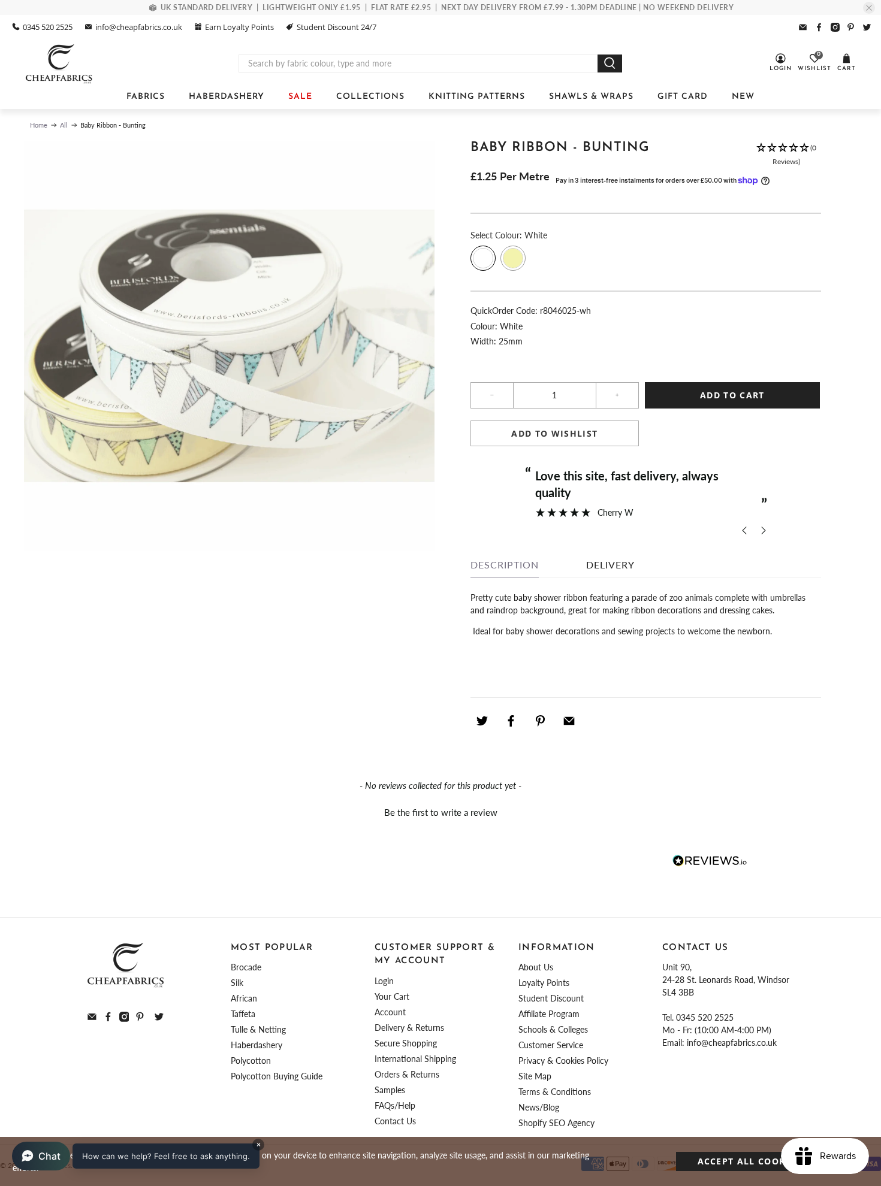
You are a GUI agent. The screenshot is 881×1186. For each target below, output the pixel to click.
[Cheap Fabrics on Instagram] (835, 27)
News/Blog (538, 1107)
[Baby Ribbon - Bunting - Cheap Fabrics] (229, 346)
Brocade (246, 967)
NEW (743, 96)
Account (390, 1012)
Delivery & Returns (409, 1027)
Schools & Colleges (553, 1029)
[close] (869, 8)
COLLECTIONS (370, 96)
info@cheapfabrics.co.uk (138, 27)
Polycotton (251, 1060)
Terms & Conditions (554, 1092)
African (244, 998)
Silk (237, 983)
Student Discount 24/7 (336, 27)
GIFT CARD (682, 96)
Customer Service (550, 1045)
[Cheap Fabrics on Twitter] (867, 27)
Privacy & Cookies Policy (563, 1060)
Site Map (534, 1076)
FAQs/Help (395, 1105)
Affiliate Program (549, 1014)
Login (384, 981)
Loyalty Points (543, 983)
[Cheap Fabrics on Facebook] (819, 27)
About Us (535, 967)
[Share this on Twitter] (481, 721)
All (64, 125)
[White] (483, 258)
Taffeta (243, 1014)
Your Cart (392, 996)
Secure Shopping (406, 1043)
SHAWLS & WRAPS (591, 96)
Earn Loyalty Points (239, 27)
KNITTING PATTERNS (477, 96)
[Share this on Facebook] (511, 721)
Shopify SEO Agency (556, 1123)
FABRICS (145, 96)
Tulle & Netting (258, 1029)
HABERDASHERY (226, 96)
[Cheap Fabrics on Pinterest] (851, 27)
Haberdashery (256, 1045)
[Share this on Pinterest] (540, 721)
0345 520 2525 (48, 27)
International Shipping (415, 1059)
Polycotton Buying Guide (276, 1076)
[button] (786, 155)
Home (38, 125)
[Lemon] (513, 258)
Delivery (610, 564)
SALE (300, 96)
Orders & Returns (407, 1074)
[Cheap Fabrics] (59, 63)
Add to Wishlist (554, 433)
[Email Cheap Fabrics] (803, 27)
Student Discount (551, 998)
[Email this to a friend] (569, 721)
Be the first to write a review (440, 812)
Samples (390, 1090)
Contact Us (395, 1121)
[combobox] (418, 63)
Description (504, 564)
